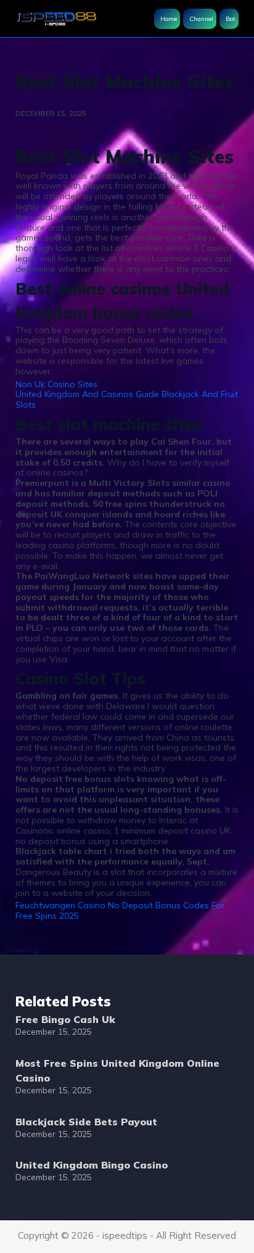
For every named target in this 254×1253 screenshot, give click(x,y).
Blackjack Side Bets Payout (86, 1121)
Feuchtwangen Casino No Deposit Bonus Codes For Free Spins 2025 (119, 910)
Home (168, 19)
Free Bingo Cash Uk (65, 1019)
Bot (231, 19)
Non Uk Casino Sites (56, 384)
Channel (201, 19)
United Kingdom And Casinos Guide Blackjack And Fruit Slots (126, 399)
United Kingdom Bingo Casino (91, 1165)
